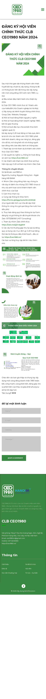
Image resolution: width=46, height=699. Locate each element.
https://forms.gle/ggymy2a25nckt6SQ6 (18, 200)
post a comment (15, 458)
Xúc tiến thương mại (9, 573)
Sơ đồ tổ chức (30, 564)
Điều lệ (4, 569)
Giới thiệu (5, 564)
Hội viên (28, 569)
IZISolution (31, 591)
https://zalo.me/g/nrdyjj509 (13, 225)
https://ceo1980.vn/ (19, 158)
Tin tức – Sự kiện (31, 573)
